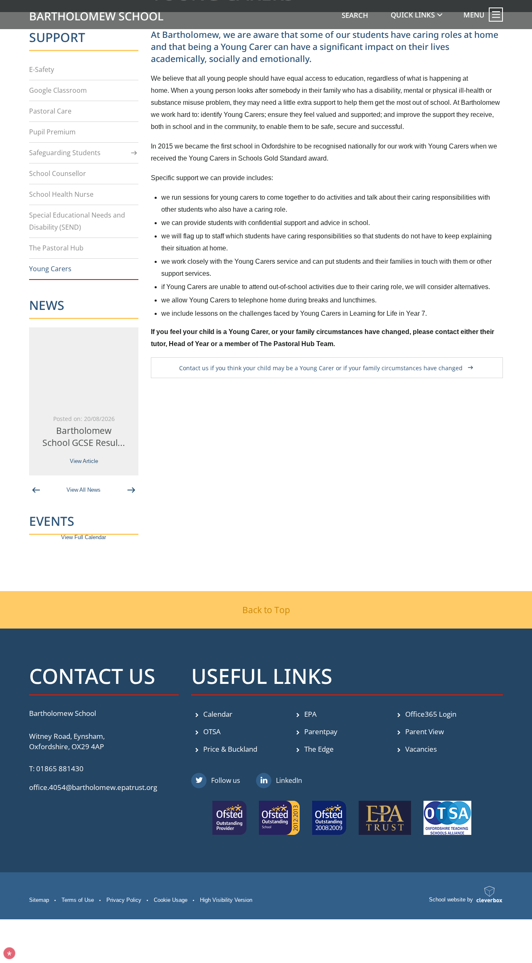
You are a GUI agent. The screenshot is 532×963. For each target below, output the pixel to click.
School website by (451, 899)
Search (355, 15)
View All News (83, 490)
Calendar (217, 714)
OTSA (211, 731)
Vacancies (420, 749)
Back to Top (266, 610)
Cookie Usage (170, 900)
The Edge (318, 749)
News (46, 305)
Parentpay (320, 731)
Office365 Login (430, 714)
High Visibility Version (226, 900)
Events (51, 521)
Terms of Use (78, 900)
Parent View (424, 731)
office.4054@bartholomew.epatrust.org (93, 787)
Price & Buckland (229, 749)
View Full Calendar (83, 537)
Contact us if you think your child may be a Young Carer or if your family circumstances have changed (321, 368)
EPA (310, 714)
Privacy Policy (123, 900)
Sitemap (39, 900)
